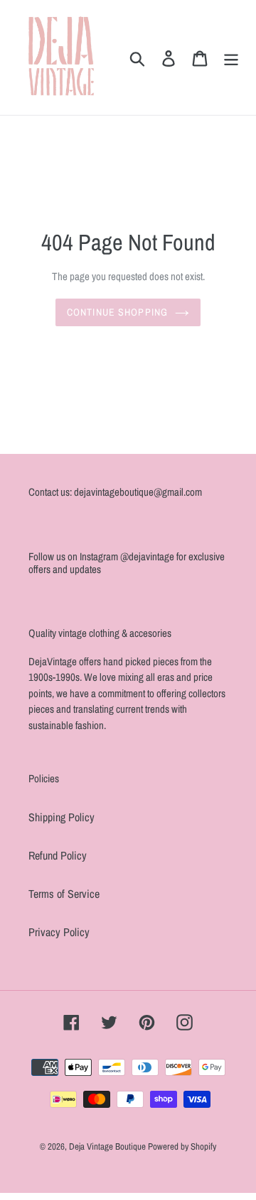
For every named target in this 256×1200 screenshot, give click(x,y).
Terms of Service (64, 893)
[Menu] (231, 58)
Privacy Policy (59, 932)
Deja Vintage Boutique (108, 1146)
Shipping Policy (61, 817)
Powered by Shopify (182, 1146)
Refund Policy (57, 855)
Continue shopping (117, 312)
